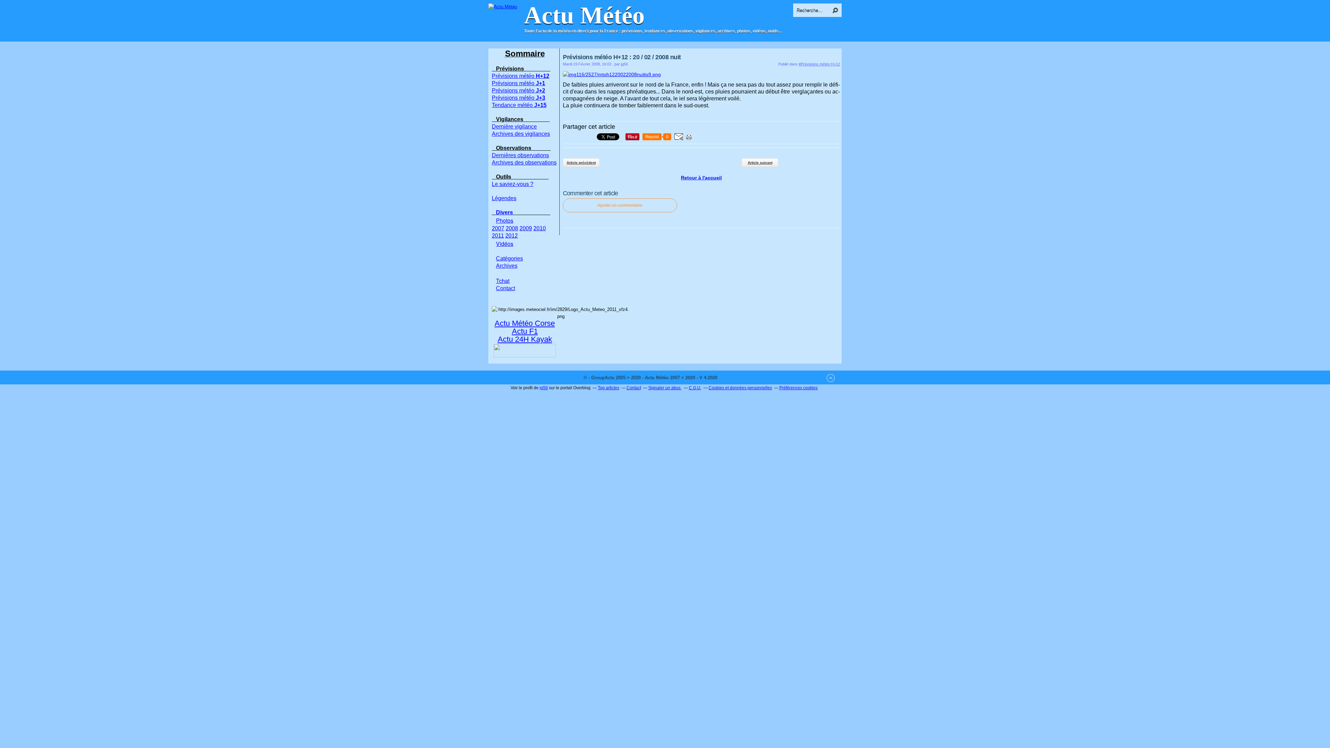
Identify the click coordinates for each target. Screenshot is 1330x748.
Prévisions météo (520, 76)
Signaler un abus (665, 387)
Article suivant (760, 162)
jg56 (544, 387)
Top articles (608, 387)
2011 (498, 236)
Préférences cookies (798, 387)
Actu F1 (525, 331)
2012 (511, 236)
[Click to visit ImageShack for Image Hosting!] (612, 74)
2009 (526, 228)
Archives (506, 266)
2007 (498, 228)
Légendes (504, 198)
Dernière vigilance (514, 127)
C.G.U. (695, 387)
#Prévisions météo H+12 (819, 64)
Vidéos (504, 244)
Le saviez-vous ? (512, 184)
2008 (512, 228)
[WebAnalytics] (732, 377)
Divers (504, 212)
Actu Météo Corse (525, 323)
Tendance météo (519, 105)
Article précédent (581, 162)
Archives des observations (524, 163)
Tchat (502, 281)
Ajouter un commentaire (619, 205)
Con (505, 288)
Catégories (509, 258)
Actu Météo (584, 15)
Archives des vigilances (521, 134)
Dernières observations (520, 155)
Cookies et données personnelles (740, 387)
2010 (539, 228)
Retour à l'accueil (701, 177)
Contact (634, 387)
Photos (504, 220)
